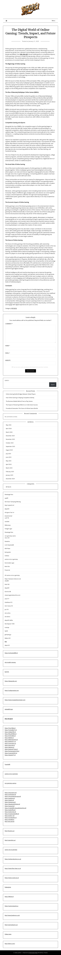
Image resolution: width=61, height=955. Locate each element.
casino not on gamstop (11, 849)
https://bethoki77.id (10, 741)
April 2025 (9, 464)
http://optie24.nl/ (9, 505)
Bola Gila (7, 566)
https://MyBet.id (9, 737)
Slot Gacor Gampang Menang (13, 501)
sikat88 (7, 581)
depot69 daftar (9, 620)
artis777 (7, 599)
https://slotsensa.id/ (10, 802)
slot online (7, 613)
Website (7, 360)
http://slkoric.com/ (10, 943)
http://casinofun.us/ (10, 840)
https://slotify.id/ (9, 800)
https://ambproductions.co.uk (13, 859)
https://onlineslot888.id (11, 653)
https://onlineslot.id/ (10, 794)
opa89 (6, 498)
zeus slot (7, 538)
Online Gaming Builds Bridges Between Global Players (21, 394)
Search (7, 380)
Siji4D (6, 631)
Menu (53, 20)
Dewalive (7, 541)
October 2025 (10, 443)
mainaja (7, 627)
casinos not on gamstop (11, 559)
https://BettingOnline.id (11, 739)
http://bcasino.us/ (9, 831)
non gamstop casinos (10, 783)
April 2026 (9, 428)
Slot (6, 641)
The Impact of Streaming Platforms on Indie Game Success (22, 405)
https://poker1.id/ (9, 815)
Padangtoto (8, 887)
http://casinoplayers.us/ (11, 925)
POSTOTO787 (8, 516)
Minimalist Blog (33, 952)
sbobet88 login (9, 709)
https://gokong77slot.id (11, 749)
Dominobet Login (9, 563)
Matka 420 (7, 638)
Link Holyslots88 (9, 545)
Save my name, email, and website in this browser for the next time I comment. (30, 367)
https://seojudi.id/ (10, 806)
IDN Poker (7, 548)
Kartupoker (8, 552)
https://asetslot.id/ (10, 798)
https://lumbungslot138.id (12, 751)
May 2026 (8, 425)
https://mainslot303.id (11, 753)
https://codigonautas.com (12, 690)
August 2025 (9, 450)
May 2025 (8, 461)
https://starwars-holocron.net (13, 579)
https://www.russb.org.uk (12, 878)
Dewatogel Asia (9, 494)
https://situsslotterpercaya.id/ (13, 796)
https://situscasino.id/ (11, 792)
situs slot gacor (9, 718)
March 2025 (9, 468)
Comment (9, 324)
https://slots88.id (9, 819)
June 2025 (8, 457)
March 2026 (9, 432)
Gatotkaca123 (8, 602)
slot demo (7, 616)
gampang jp (8, 634)
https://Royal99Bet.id (10, 734)
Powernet (7, 570)
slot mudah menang (10, 662)
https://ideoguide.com (11, 681)
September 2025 (10, 446)
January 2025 (9, 475)
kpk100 (7, 672)
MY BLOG (14, 308)
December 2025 (10, 435)
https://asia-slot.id (10, 745)
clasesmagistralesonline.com (12, 595)
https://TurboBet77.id (11, 730)
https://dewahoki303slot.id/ (12, 804)
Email (7, 353)
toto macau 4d (9, 606)
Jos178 (6, 609)
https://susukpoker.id (10, 817)
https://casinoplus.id (10, 743)
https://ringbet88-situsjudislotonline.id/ (15, 808)
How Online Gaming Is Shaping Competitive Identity (20, 397)
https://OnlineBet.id (10, 735)
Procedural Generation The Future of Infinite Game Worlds (22, 408)
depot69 (7, 509)
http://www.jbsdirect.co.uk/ (12, 915)
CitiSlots (7, 555)
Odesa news (8, 934)
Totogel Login (8, 528)
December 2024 (10, 478)
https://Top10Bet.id (10, 728)
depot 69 (7, 645)
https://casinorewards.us (11, 906)
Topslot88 (7, 764)
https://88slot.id (9, 896)
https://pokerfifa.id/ (10, 810)
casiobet (7, 521)
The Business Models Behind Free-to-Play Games (19, 401)
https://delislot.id (9, 747)
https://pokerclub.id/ (10, 812)
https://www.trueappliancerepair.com (15, 700)
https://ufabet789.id (10, 732)
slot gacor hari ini (9, 512)
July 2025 (8, 453)
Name (7, 346)
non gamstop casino (10, 536)
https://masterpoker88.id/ (12, 814)
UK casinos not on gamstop (12, 575)
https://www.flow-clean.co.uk (13, 868)
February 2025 (10, 471)
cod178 (7, 518)
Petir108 (7, 584)
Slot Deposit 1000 (9, 624)
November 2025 (10, 439)
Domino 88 (8, 591)
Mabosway (8, 525)
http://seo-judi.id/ (9, 821)
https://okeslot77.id (10, 755)
